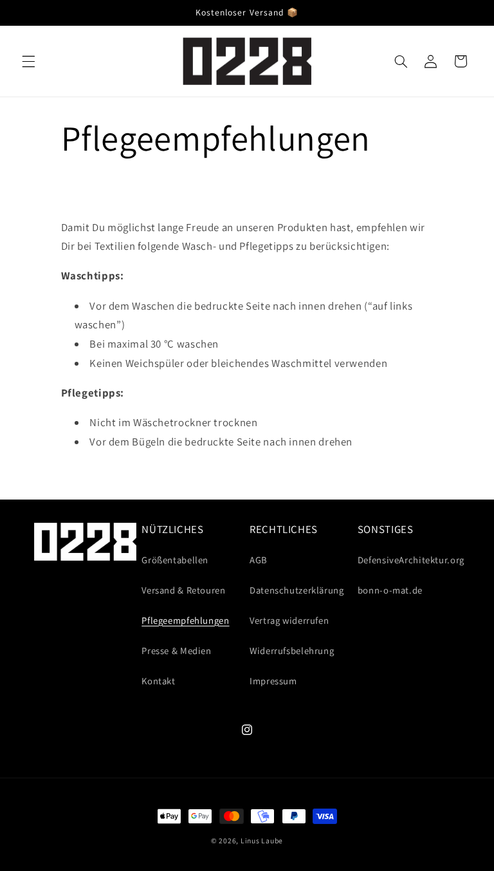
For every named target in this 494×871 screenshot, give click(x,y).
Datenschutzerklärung (297, 590)
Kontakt (158, 681)
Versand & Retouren (183, 590)
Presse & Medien (176, 650)
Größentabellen (175, 560)
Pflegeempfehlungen (185, 620)
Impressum (273, 681)
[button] (28, 61)
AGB (259, 560)
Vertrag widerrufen (289, 620)
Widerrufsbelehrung (292, 650)
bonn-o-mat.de (390, 590)
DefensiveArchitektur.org (411, 560)
